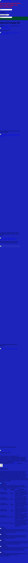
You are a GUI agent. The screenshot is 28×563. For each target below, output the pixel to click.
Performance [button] (2, 533)
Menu (4, 19)
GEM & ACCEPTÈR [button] (4, 555)
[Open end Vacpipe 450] (5, 28)
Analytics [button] (2, 539)
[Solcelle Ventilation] (5, 0)
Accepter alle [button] (19, 463)
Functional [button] (2, 527)
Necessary (4, 483)
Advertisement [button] (3, 545)
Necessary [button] (2, 482)
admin (20, 25)
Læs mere (15, 463)
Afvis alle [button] (10, 463)
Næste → (6, 27)
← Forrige (2, 27)
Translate (10, 16)
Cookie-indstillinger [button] (4, 463)
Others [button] (1, 551)
